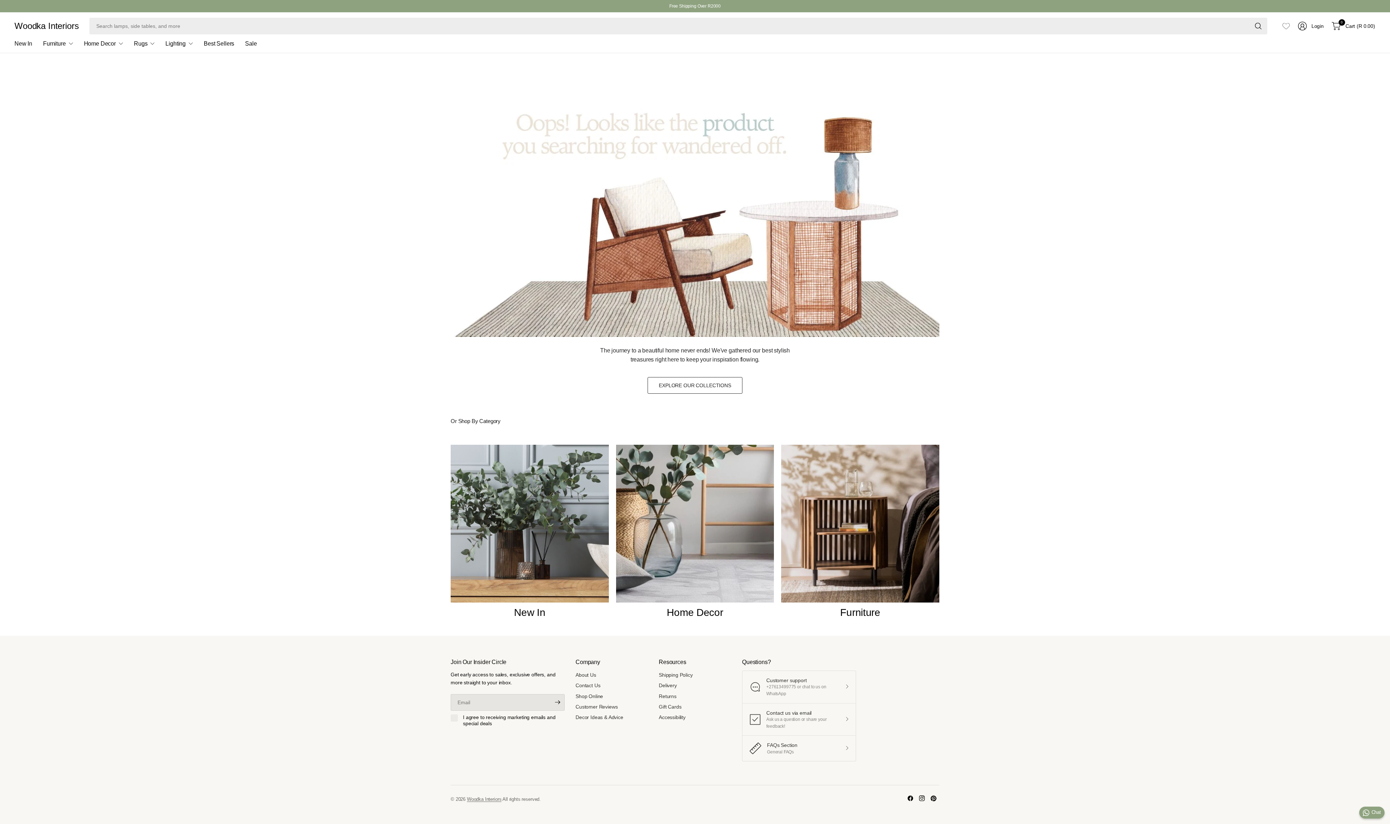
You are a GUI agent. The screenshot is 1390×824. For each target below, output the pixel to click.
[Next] (939, 535)
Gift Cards (670, 707)
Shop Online (589, 696)
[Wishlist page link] (1286, 26)
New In (529, 612)
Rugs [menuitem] (140, 44)
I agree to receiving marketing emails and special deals (509, 720)
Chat (1376, 812)
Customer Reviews (597, 707)
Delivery (668, 685)
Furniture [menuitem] (54, 44)
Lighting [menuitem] (175, 44)
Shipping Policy (676, 675)
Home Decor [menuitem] (100, 44)
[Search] (1258, 26)
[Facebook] (910, 798)
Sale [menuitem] (251, 44)
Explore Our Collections (695, 385)
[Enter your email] (557, 702)
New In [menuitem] (23, 44)
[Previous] (450, 535)
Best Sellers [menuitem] (219, 44)
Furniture (860, 612)
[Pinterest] (933, 798)
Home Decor (695, 612)
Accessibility (672, 717)
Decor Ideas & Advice (599, 717)
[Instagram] (922, 798)
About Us (586, 675)
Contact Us (588, 685)
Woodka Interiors (46, 26)
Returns (668, 696)
